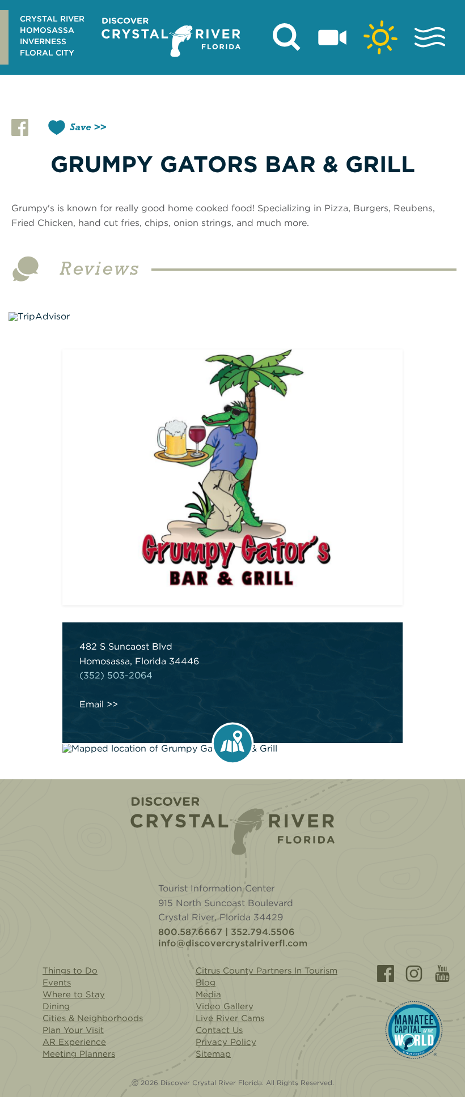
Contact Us (219, 1030)
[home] (171, 37)
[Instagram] (414, 973)
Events (57, 983)
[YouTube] (442, 973)
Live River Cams (230, 1018)
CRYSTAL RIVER (52, 18)
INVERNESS (43, 41)
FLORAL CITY (47, 52)
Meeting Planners (79, 1054)
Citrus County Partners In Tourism (266, 971)
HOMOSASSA (47, 30)
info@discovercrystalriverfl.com (232, 943)
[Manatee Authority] (414, 1030)
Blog (205, 983)
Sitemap (213, 1054)
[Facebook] (385, 973)
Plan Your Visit (73, 1030)
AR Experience (74, 1042)
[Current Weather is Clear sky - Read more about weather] (380, 37)
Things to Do (70, 971)
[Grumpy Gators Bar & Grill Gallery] (232, 477)
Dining (56, 1006)
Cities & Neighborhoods (93, 1018)
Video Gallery (224, 1006)
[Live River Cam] (332, 37)
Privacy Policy (226, 1042)
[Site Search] (287, 37)
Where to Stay (74, 994)
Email (91, 704)
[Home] (232, 826)
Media (208, 994)
